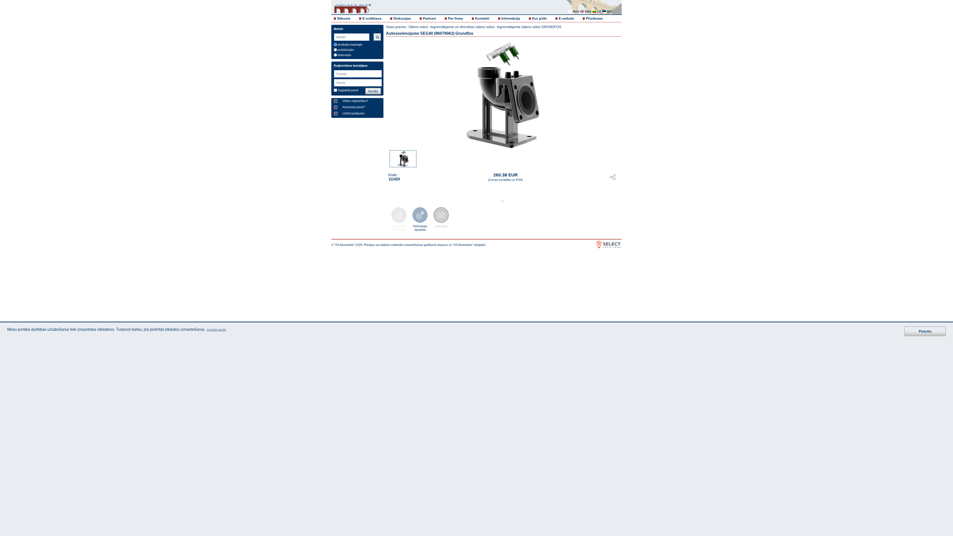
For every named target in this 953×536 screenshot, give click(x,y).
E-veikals (566, 18)
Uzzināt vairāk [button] (216, 330)
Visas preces (396, 27)
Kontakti (482, 18)
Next (618, 158)
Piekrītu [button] (925, 331)
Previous (386, 158)
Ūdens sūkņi (418, 27)
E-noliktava (371, 18)
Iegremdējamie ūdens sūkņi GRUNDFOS (529, 27)
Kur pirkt (539, 18)
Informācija (510, 18)
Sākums (343, 18)
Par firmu (455, 18)
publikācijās (346, 50)
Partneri (429, 18)
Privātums (594, 18)
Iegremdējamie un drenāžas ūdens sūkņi (462, 27)
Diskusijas (402, 18)
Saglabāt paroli (348, 90)
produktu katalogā (350, 44)
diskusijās (344, 55)
